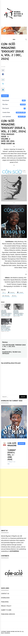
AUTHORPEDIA (14, 551)
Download (4, 95)
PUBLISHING (5, 602)
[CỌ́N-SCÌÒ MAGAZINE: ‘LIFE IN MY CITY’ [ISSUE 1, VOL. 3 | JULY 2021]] (6, 321)
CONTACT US (5, 593)
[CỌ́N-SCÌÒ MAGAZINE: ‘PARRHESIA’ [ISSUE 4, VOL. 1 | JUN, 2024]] (18, 307)
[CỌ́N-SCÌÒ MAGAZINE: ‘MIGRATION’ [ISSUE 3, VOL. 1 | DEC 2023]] (6, 307)
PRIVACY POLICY (6, 606)
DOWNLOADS (5, 598)
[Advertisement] (14, 483)
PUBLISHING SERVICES (8, 614)
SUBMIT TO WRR (6, 610)
